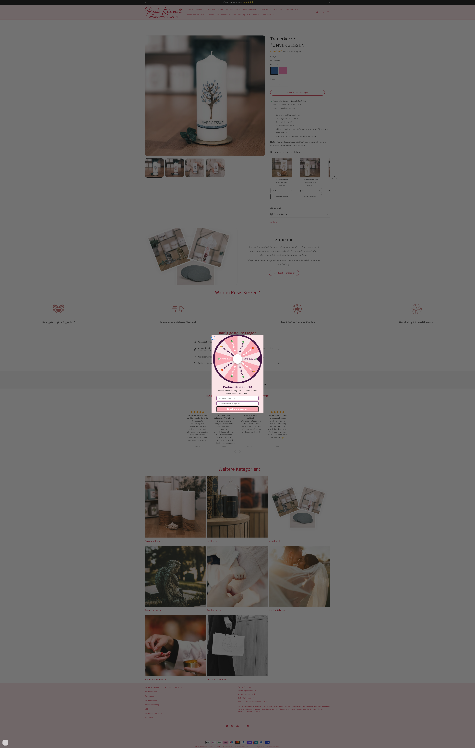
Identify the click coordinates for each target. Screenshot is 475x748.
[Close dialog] (213, 338)
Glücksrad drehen (237, 409)
